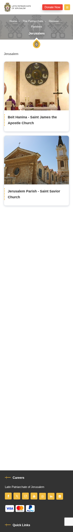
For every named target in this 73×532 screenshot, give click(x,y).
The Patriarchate (33, 21)
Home (13, 21)
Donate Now (52, 7)
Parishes (36, 26)
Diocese (54, 21)
